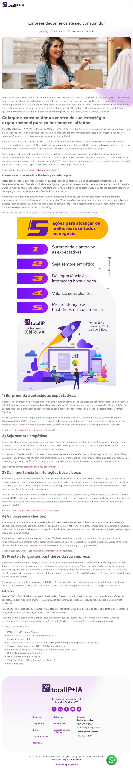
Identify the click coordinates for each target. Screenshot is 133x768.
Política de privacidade (66, 764)
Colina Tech (75, 759)
